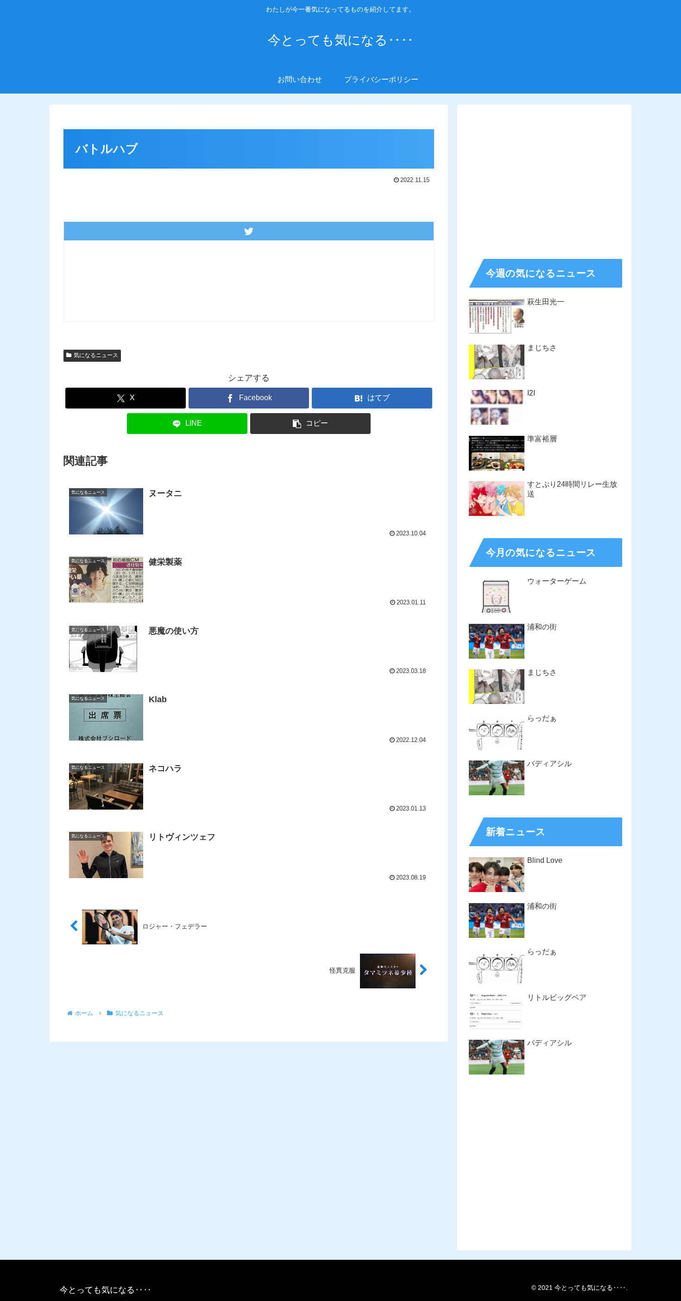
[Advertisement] (544, 179)
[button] (310, 423)
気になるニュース (96, 355)
